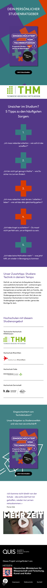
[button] (23, 523)
